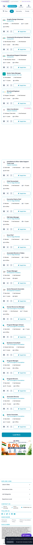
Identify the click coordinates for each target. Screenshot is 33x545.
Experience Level (7, 499)
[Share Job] (7, 31)
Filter (6, 11)
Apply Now (23, 31)
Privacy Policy (14, 520)
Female (27, 11)
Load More (16, 435)
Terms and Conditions (4, 520)
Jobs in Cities (6, 484)
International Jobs (7, 489)
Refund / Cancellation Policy (25, 520)
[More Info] (3, 31)
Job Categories (6, 494)
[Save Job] (11, 31)
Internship (19, 11)
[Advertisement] (16, 142)
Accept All (10, 542)
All (11, 11)
